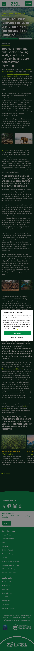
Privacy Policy (12, 329)
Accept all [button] (18, 333)
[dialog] (17, 325)
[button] (17, 338)
